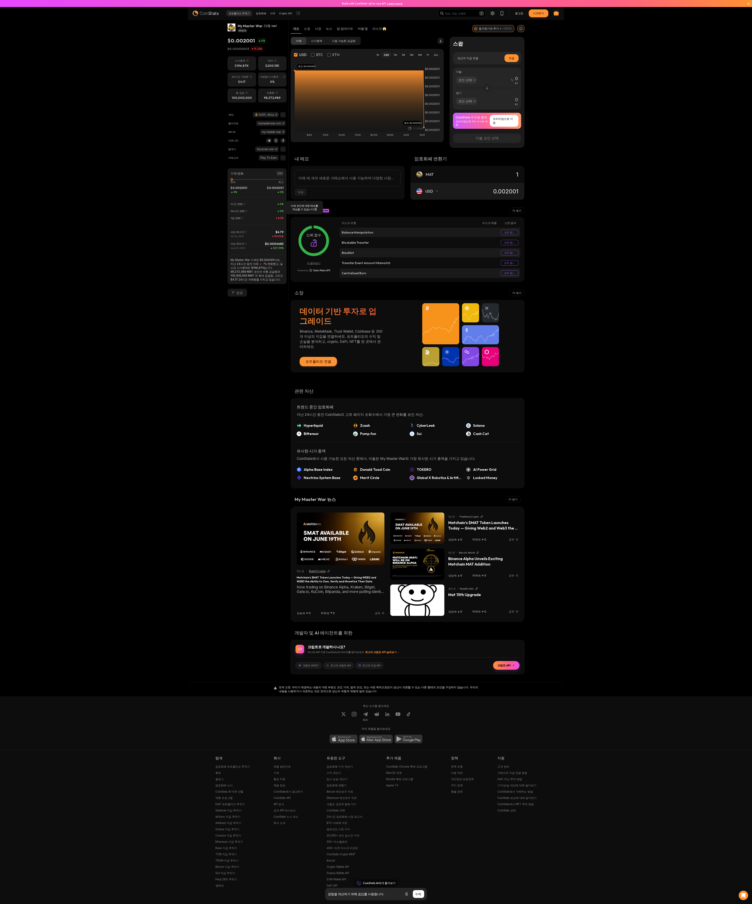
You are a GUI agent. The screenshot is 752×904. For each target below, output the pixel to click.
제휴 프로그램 (224, 797)
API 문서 (279, 804)
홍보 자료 (279, 779)
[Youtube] (398, 716)
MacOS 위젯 (394, 772)
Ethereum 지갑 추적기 (229, 841)
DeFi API (332, 885)
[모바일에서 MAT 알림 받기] (520, 28)
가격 (276, 772)
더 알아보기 (313, 263)
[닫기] (746, 3)
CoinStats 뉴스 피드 (286, 816)
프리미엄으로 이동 (503, 120)
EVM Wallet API (336, 879)
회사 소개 (279, 823)
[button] (276, 114)
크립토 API (504, 665)
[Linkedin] (387, 716)
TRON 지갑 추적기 (227, 860)
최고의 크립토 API (341, 665)
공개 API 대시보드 (285, 810)
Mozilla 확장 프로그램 (399, 779)
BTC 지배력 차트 (337, 823)
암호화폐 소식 (224, 785)
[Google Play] (408, 739)
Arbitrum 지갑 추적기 (228, 823)
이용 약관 (457, 772)
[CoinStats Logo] (206, 13)
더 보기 (517, 210)
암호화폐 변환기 (337, 785)
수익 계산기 (334, 772)
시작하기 (538, 13)
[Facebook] (283, 140)
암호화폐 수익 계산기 (340, 766)
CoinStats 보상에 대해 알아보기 (517, 797)
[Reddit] (376, 716)
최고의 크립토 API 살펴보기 (381, 652)
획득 (218, 772)
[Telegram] (269, 140)
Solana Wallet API (338, 873)
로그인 (519, 13)
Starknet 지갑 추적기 (228, 810)
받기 (459, 93)
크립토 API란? (311, 665)
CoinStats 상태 (506, 810)
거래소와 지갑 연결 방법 (512, 772)
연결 (511, 58)
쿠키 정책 (457, 785)
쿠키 (361, 894)
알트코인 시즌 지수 (338, 829)
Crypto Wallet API (338, 866)
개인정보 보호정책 (462, 779)
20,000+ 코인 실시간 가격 (343, 835)
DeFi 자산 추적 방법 (509, 779)
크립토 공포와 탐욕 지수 (341, 804)
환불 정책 (457, 791)
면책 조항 (457, 766)
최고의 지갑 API (372, 665)
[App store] (343, 739)
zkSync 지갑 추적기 (227, 816)
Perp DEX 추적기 (226, 879)
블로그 (219, 779)
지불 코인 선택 (487, 138)
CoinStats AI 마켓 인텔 (229, 791)
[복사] (276, 114)
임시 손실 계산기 (337, 779)
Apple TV (392, 785)
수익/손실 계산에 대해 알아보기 (516, 785)
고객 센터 (503, 766)
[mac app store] (376, 739)
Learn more (394, 3)
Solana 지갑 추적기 (227, 829)
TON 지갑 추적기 (226, 854)
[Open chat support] (743, 895)
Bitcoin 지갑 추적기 (227, 866)
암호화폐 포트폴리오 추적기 (232, 766)
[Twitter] (276, 140)
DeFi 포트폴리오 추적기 (230, 804)
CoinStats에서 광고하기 (288, 791)
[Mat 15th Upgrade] (417, 600)
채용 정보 (279, 785)
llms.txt (331, 860)
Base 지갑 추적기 (226, 848)
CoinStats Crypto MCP (341, 854)
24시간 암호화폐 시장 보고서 (344, 816)
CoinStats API (282, 797)
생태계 (219, 885)
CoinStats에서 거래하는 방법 (515, 791)
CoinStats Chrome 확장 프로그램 (406, 766)
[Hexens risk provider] (313, 270)
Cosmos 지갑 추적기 (228, 835)
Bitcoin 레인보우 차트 (340, 791)
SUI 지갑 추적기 (225, 873)
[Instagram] (354, 716)
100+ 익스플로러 (337, 841)
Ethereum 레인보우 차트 (342, 797)
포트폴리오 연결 (318, 361)
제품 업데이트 (282, 766)
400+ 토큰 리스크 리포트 (342, 848)
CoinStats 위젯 (336, 810)
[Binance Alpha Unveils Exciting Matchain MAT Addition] (417, 564)
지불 (459, 71)
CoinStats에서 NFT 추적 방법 (515, 804)
